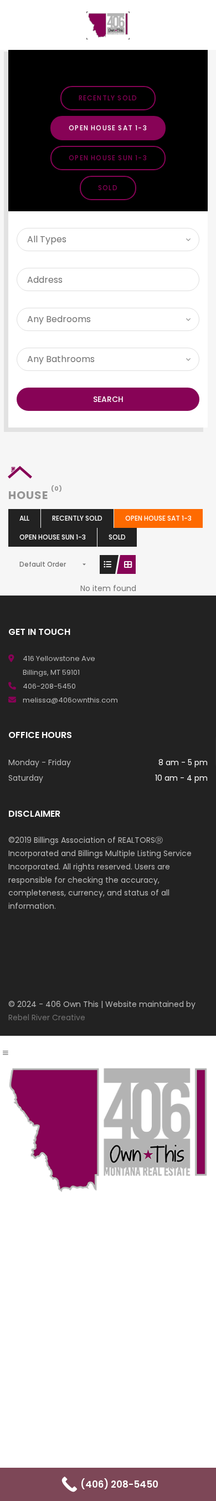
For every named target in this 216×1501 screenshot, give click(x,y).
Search (108, 399)
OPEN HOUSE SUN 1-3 (108, 157)
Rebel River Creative (46, 1017)
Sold (108, 187)
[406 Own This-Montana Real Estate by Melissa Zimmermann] (108, 24)
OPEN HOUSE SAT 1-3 (108, 128)
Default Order (42, 564)
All (24, 518)
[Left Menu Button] (5, 1053)
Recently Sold (108, 98)
